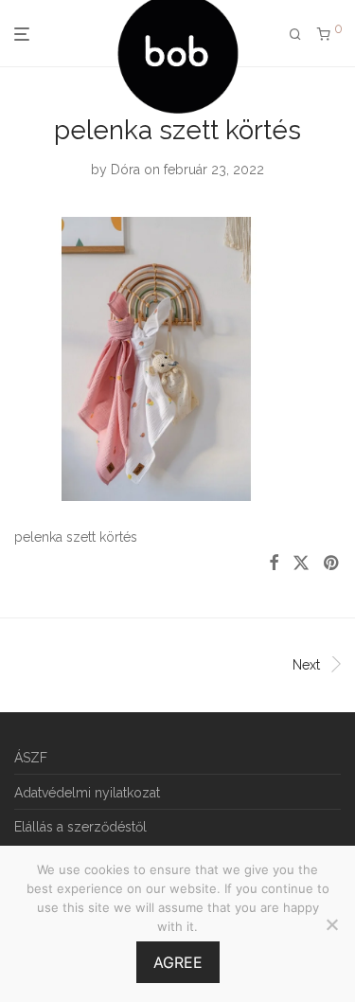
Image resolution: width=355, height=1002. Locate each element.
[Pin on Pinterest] (332, 563)
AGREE (178, 962)
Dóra (125, 169)
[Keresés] (295, 34)
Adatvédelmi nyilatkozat (87, 792)
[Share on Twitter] (301, 563)
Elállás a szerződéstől (80, 826)
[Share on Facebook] (273, 563)
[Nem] (331, 924)
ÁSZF (30, 757)
